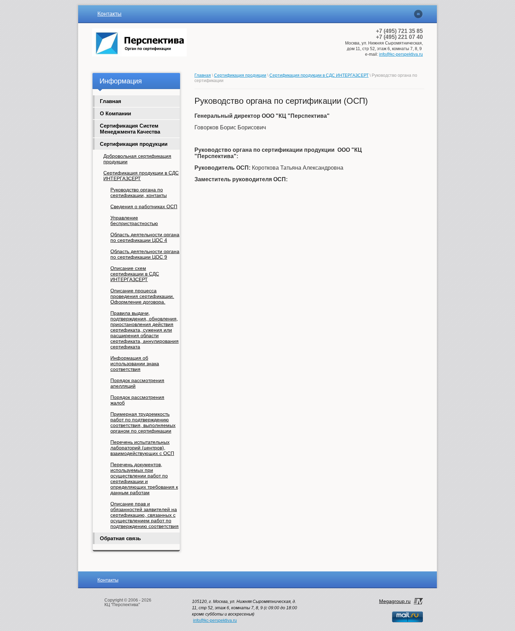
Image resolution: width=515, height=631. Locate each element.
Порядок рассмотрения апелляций (137, 383)
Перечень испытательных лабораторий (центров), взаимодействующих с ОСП (142, 447)
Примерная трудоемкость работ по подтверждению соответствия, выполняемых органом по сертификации (143, 422)
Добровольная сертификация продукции (137, 158)
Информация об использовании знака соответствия (134, 363)
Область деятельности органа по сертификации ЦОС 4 (144, 237)
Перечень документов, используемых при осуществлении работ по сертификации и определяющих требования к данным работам (144, 478)
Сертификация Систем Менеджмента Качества (130, 129)
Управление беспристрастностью (134, 220)
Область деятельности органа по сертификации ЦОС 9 (144, 254)
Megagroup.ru (395, 601)
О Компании (115, 113)
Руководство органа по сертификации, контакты (138, 192)
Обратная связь (120, 538)
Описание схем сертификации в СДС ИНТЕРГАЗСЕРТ (134, 273)
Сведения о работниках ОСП (143, 206)
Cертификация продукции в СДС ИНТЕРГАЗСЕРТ (141, 175)
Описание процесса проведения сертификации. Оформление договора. (142, 296)
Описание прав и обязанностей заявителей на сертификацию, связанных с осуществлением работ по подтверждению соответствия (144, 515)
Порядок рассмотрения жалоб (137, 400)
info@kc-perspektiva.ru (401, 54)
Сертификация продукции (133, 144)
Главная (110, 101)
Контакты (109, 14)
